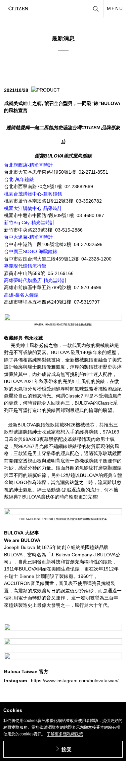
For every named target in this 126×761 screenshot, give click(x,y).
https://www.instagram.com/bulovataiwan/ (75, 680)
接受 (66, 749)
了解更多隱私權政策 (65, 734)
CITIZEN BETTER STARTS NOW (18, 8)
